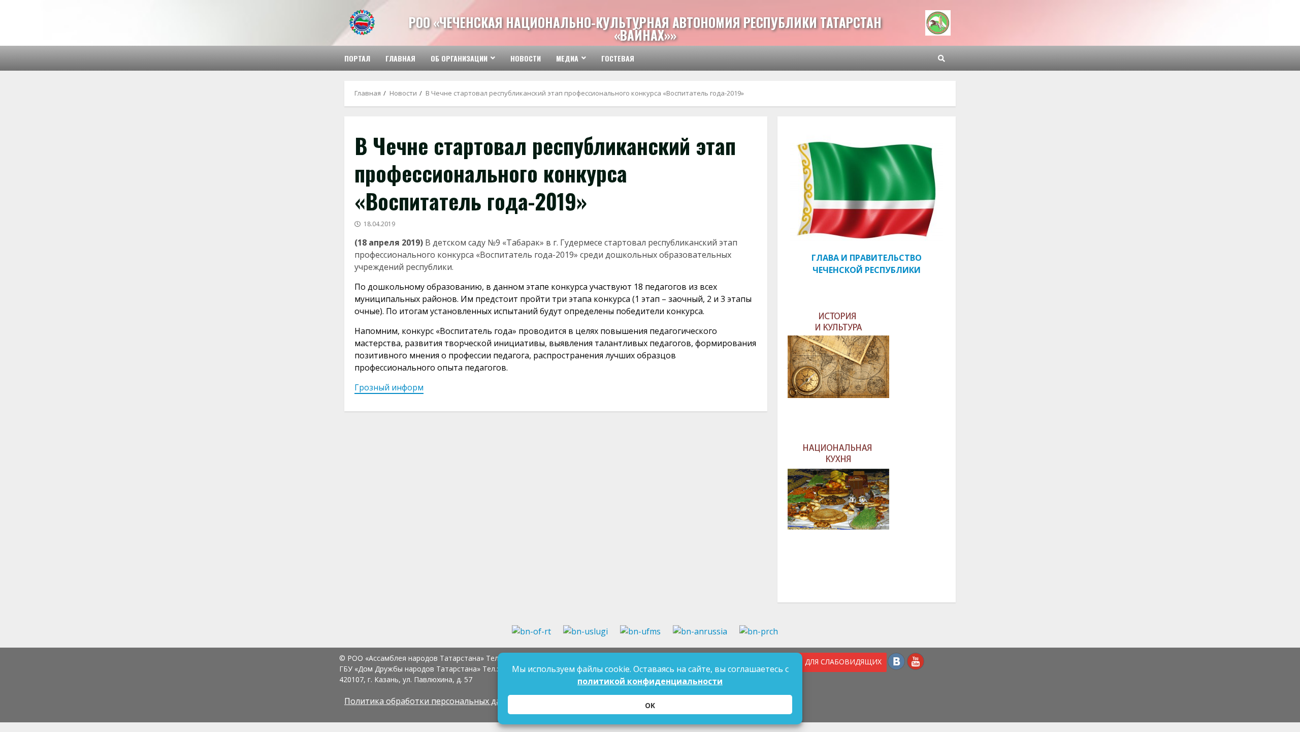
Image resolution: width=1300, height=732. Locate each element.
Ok (650, 705)
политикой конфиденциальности (650, 681)
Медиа (567, 58)
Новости (525, 58)
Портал (357, 58)
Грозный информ (389, 387)
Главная (400, 58)
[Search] (941, 58)
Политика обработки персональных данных (432, 701)
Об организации (459, 58)
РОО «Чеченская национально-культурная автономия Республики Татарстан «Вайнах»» (645, 28)
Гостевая (617, 58)
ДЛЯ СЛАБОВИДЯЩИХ (841, 661)
